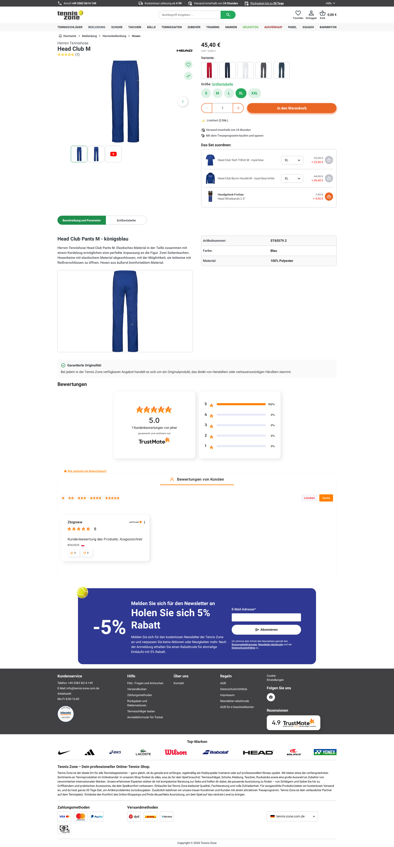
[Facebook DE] (271, 697)
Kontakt (179, 683)
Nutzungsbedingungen (244, 644)
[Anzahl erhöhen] (238, 108)
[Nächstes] (183, 101)
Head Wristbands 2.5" (231, 198)
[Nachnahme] (64, 829)
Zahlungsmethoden (139, 695)
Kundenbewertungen (154, 428)
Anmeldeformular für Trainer (145, 717)
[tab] (81, 220)
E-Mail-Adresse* (244, 609)
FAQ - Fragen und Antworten (145, 683)
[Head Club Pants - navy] (281, 70)
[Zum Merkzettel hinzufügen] (188, 64)
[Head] (184, 50)
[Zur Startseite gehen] (70, 15)
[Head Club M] (209, 70)
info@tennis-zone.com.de (82, 688)
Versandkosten (137, 689)
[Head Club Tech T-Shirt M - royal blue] (210, 159)
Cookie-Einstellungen (271, 677)
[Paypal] (97, 816)
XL (241, 93)
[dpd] (134, 816)
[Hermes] (166, 816)
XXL (254, 93)
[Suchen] (228, 15)
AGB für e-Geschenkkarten (237, 707)
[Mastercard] (80, 816)
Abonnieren (269, 630)
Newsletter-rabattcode (270, 644)
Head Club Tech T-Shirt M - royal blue (240, 160)
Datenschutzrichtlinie (243, 647)
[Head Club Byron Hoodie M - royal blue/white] (210, 178)
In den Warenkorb (292, 108)
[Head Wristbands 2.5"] (210, 196)
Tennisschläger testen (141, 711)
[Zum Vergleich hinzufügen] (188, 76)
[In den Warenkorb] (329, 196)
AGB (223, 683)
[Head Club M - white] (245, 70)
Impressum (227, 695)
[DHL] (150, 816)
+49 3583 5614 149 (83, 3)
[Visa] (64, 816)
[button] (65, 471)
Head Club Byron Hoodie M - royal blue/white (246, 178)
